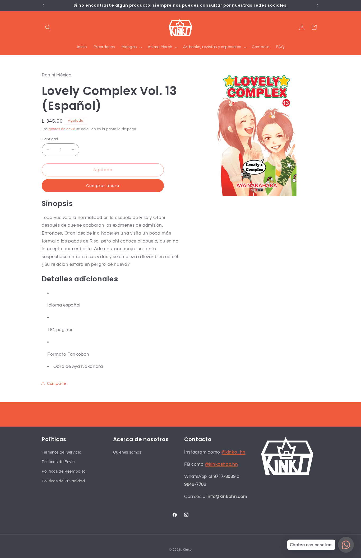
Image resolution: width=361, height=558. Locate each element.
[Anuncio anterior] (43, 5)
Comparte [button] (56, 383)
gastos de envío (62, 129)
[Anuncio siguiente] (317, 5)
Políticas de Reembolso (64, 471)
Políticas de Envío (58, 462)
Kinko (187, 549)
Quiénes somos (127, 452)
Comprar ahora (103, 185)
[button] (48, 27)
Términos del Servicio (61, 452)
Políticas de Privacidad (63, 481)
